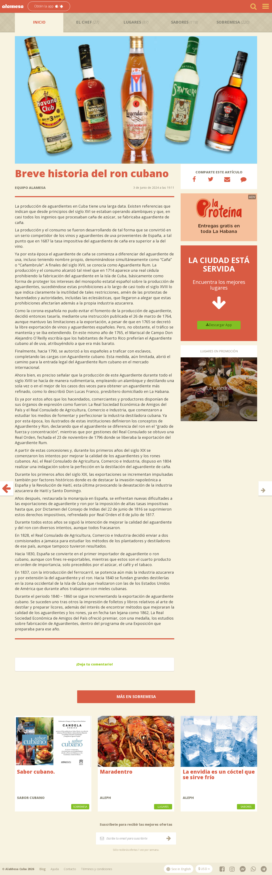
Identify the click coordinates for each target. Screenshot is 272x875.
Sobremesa (233, 22)
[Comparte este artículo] (194, 179)
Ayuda (55, 869)
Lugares (136, 22)
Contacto (70, 869)
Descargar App (220, 325)
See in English (181, 869)
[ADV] (219, 217)
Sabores (184, 22)
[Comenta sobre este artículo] (243, 179)
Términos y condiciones (96, 869)
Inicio (39, 22)
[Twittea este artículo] (210, 179)
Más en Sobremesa (136, 696)
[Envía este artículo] (227, 179)
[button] (49, 6)
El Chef (87, 22)
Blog (42, 869)
